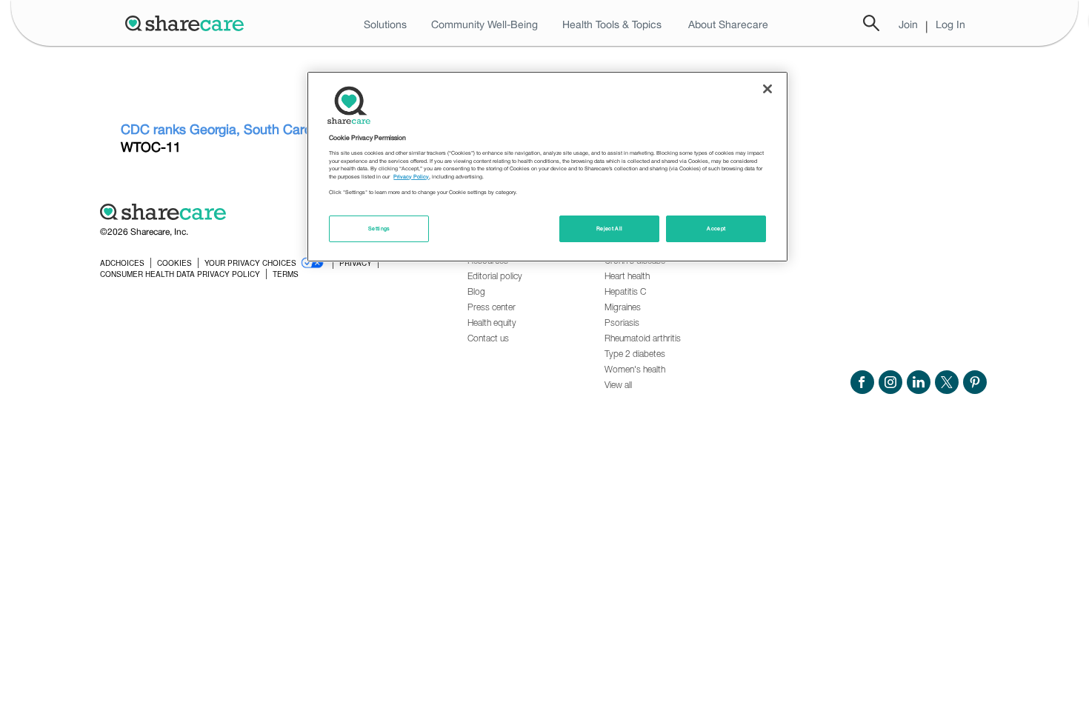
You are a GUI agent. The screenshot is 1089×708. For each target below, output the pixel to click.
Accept (716, 228)
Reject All (609, 228)
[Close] (767, 89)
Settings (379, 228)
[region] (547, 166)
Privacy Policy (411, 176)
